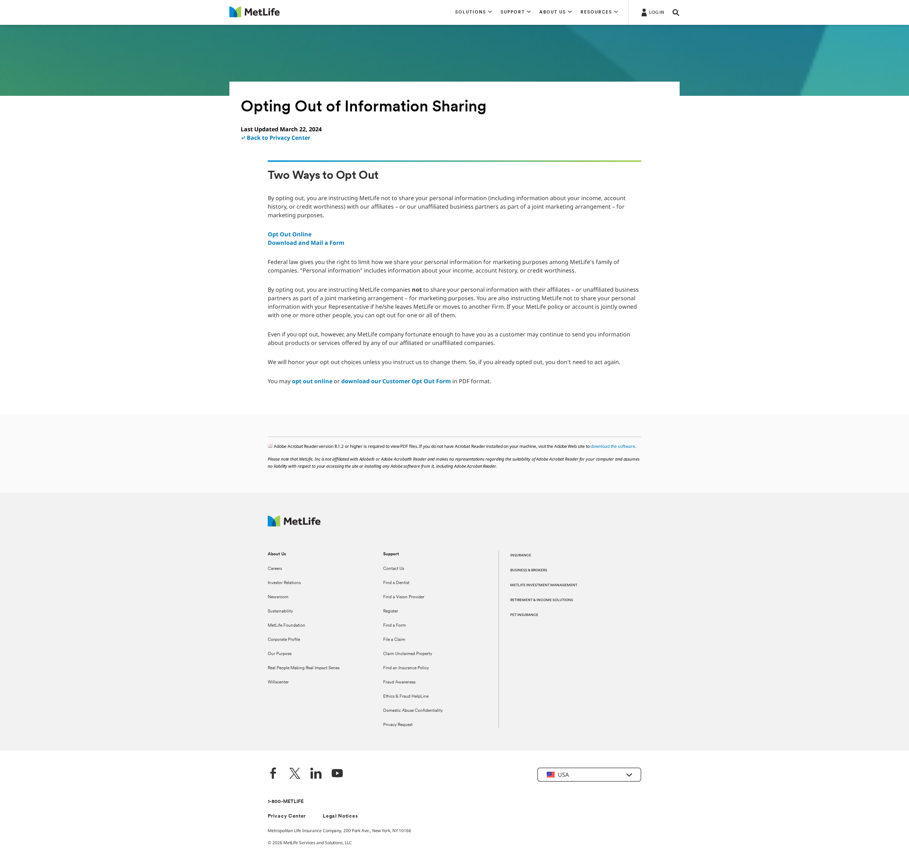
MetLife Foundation (286, 625)
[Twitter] (294, 774)
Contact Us (393, 569)
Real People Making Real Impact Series (303, 668)
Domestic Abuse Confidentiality (413, 711)
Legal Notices (340, 816)
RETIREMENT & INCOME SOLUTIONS (541, 600)
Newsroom (278, 597)
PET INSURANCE (524, 615)
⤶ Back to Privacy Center (275, 138)
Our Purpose (280, 654)
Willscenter (278, 682)
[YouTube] (337, 774)
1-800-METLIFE (286, 801)
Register (390, 611)
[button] (473, 12)
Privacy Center (287, 816)
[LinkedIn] (316, 774)
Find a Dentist (396, 583)
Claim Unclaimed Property (407, 654)
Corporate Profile (284, 640)
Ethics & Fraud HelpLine (406, 696)
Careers (275, 569)
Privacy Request (398, 725)
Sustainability (280, 611)
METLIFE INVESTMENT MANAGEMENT (543, 585)
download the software (612, 446)
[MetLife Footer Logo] (294, 524)
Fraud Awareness (399, 682)
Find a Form (394, 625)
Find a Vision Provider (403, 597)
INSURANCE (520, 555)
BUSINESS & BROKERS (528, 570)
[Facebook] (273, 774)
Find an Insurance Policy (406, 668)
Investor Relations (284, 583)
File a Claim (394, 640)
